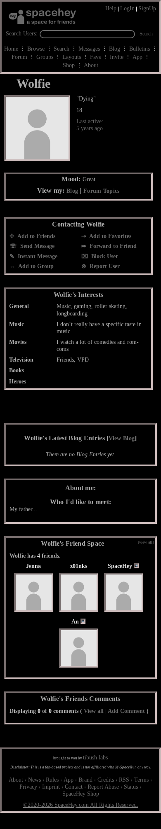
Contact (74, 787)
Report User (104, 266)
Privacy (28, 787)
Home (11, 49)
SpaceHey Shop (80, 794)
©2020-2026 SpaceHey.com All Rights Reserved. (80, 805)
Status (131, 787)
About (91, 65)
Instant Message (36, 256)
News (34, 780)
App (137, 57)
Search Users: (22, 33)
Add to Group (35, 266)
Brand (85, 780)
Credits (105, 780)
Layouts (71, 57)
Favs (95, 57)
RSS (124, 780)
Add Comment (126, 711)
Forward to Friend (112, 246)
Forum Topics (101, 191)
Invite (116, 57)
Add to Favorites (109, 236)
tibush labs (95, 757)
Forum (19, 57)
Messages (89, 49)
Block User (104, 256)
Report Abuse (103, 787)
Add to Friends (35, 236)
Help (110, 8)
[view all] (146, 542)
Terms (141, 780)
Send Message (36, 246)
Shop (69, 65)
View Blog (122, 438)
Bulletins (139, 49)
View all (94, 711)
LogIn (127, 8)
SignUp (147, 8)
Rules (52, 780)
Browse (36, 49)
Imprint (51, 787)
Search (146, 34)
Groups (44, 57)
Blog (114, 49)
